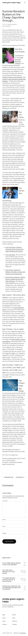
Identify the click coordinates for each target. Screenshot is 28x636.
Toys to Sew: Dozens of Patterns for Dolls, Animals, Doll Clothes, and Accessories (15, 272)
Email (4, 526)
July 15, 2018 (24, 587)
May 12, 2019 (24, 563)
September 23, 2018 (23, 571)
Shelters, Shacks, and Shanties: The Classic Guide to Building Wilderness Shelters (14, 79)
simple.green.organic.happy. (11, 2)
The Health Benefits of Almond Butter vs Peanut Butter (8, 579)
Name (4, 519)
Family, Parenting (6, 26)
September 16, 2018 (23, 579)
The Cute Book (10, 255)
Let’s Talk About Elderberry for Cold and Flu (8, 571)
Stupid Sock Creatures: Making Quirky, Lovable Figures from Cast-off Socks (15, 279)
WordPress (23, 633)
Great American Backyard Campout (19, 60)
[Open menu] (25, 3)
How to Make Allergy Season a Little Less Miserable (11, 563)
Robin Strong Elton (12, 24)
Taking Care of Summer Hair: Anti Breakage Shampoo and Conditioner (11, 587)
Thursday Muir (20, 477)
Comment (5, 501)
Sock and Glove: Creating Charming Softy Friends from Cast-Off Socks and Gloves (14, 249)
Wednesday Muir (9, 477)
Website (4, 533)
